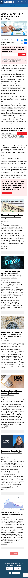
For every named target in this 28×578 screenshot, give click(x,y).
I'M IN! (21, 133)
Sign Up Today (7, 193)
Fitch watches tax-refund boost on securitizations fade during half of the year (12, 217)
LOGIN (26, 1)
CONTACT (17, 568)
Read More (4, 248)
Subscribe (22, 54)
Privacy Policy (4, 59)
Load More (14, 553)
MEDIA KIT (9, 568)
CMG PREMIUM (20, 1)
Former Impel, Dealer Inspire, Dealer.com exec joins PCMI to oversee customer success (11, 453)
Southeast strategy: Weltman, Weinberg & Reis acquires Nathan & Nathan (11, 393)
